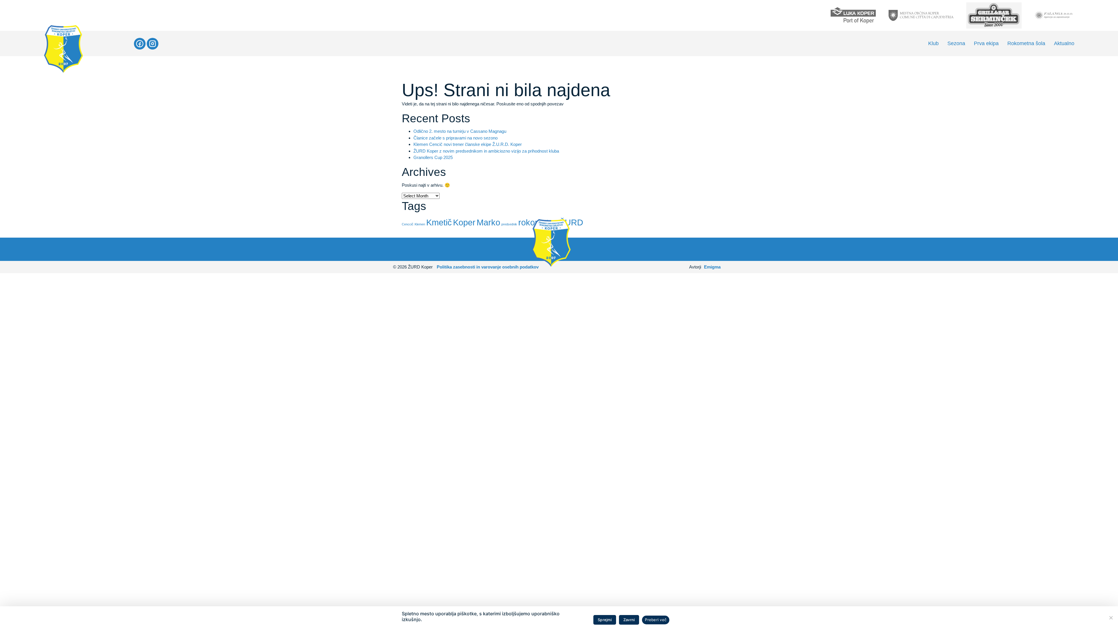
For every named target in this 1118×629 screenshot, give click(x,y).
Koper (464, 222)
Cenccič (407, 224)
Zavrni (629, 619)
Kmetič (439, 222)
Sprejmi (605, 619)
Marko (488, 222)
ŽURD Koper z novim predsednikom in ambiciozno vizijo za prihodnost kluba (486, 151)
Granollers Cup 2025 (433, 157)
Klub (933, 43)
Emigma (712, 266)
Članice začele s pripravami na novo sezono (455, 137)
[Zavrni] (1111, 618)
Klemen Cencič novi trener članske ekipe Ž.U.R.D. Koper (467, 144)
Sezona (956, 43)
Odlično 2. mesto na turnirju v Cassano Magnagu (459, 131)
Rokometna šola (1026, 43)
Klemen (420, 224)
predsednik (509, 224)
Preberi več (655, 619)
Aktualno (1064, 43)
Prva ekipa (986, 43)
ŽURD (571, 222)
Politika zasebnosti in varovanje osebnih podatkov (488, 266)
